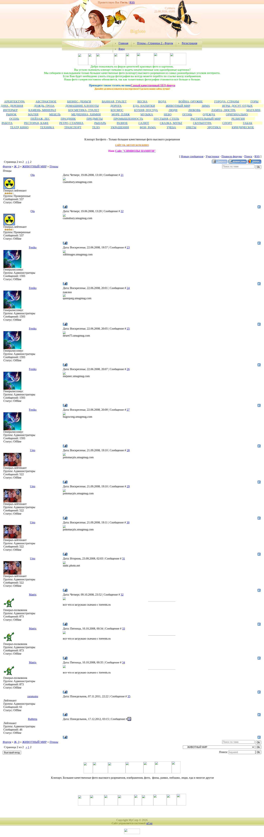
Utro (32, 450)
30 (128, 522)
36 (129, 719)
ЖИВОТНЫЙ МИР (34, 166)
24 (128, 288)
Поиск (248, 156)
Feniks (32, 247)
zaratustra (32, 696)
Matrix (32, 594)
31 (123, 558)
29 (128, 486)
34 (123, 662)
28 (128, 450)
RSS (132, 2)
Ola (33, 174)
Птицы (54, 166)
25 (128, 328)
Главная (123, 43)
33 (123, 628)
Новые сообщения (192, 156)
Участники (212, 156)
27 (128, 409)
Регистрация (189, 43)
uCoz (149, 823)
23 (128, 247)
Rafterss (32, 719)
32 (122, 594)
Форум (7, 166)
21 (122, 174)
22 (122, 211)
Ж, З (16, 166)
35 (129, 696)
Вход (122, 48)
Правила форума (231, 156)
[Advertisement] (132, 82)
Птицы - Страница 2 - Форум (155, 43)
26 (128, 369)
